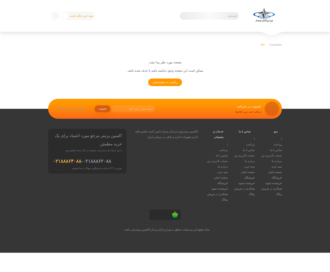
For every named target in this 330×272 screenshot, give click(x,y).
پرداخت (277, 144)
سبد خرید (276, 166)
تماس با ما (276, 150)
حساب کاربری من (271, 155)
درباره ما (277, 161)
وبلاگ (279, 194)
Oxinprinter (275, 44)
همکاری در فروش (271, 188)
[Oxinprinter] (264, 16)
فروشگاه (277, 177)
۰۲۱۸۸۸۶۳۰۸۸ (67, 161)
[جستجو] (184, 15)
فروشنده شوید (273, 183)
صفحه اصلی (275, 172)
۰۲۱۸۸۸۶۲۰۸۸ (97, 161)
